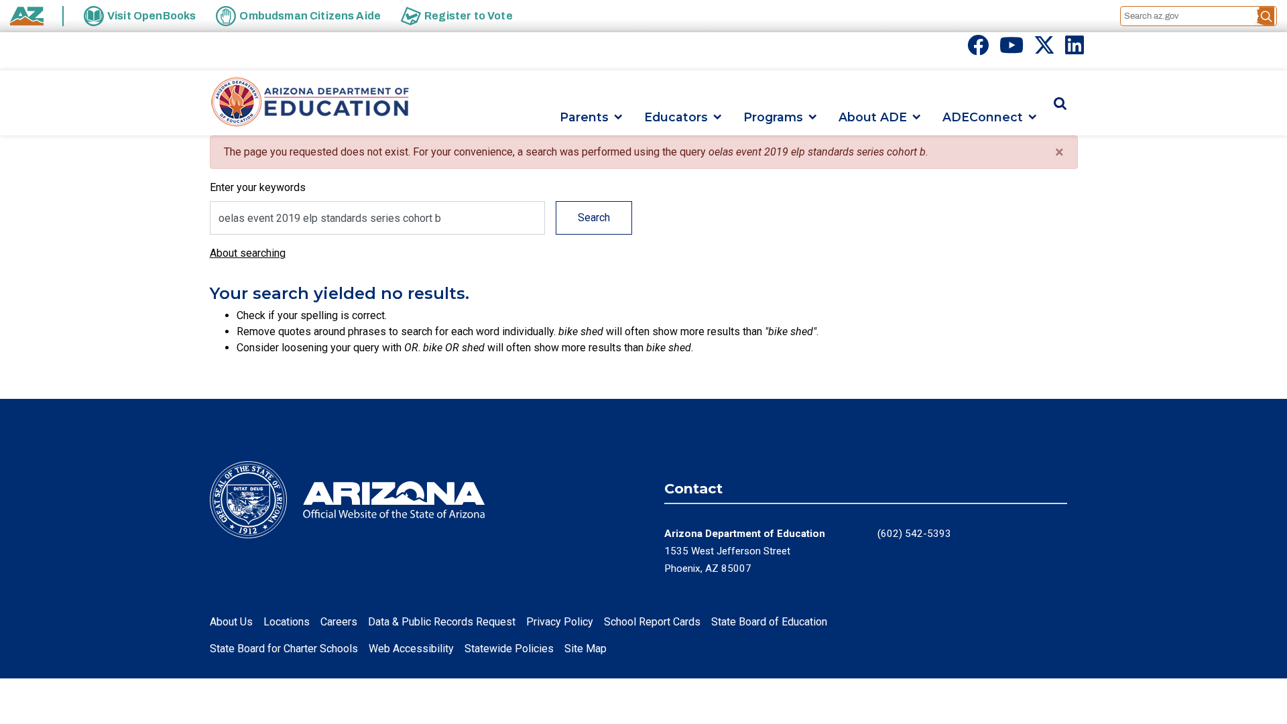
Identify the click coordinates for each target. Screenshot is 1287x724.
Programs (773, 117)
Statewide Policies (509, 648)
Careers (338, 621)
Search (594, 217)
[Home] (310, 102)
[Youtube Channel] (1011, 49)
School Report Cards (652, 621)
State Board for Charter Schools (284, 648)
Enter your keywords (258, 187)
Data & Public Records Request (441, 621)
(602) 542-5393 (914, 534)
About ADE (873, 117)
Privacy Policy (559, 621)
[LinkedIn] (1074, 49)
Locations (286, 621)
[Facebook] (978, 49)
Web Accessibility (411, 648)
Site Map (585, 648)
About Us (231, 621)
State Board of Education (769, 621)
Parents (584, 117)
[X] (1044, 49)
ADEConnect (982, 117)
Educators (676, 117)
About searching (248, 253)
